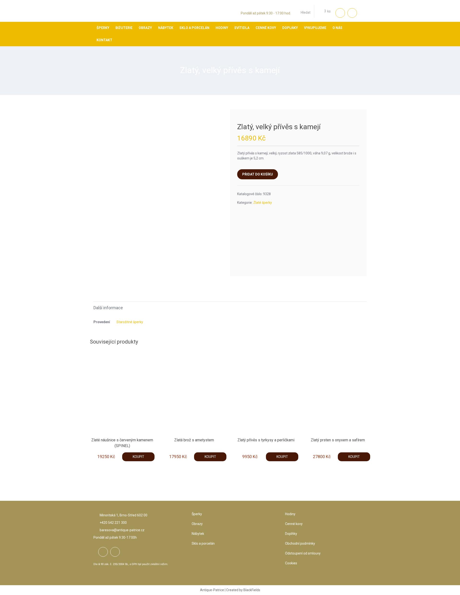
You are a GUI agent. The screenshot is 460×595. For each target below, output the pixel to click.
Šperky (197, 514)
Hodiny (290, 514)
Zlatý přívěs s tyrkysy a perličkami (265, 440)
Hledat (305, 12)
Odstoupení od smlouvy (303, 553)
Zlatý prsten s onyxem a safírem (338, 440)
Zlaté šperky (262, 202)
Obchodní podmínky (300, 543)
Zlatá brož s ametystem (194, 440)
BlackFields (251, 590)
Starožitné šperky (129, 322)
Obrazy (197, 524)
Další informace (108, 307)
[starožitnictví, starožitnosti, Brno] (106, 16)
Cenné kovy (294, 524)
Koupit (138, 457)
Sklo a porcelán (203, 543)
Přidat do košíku (257, 174)
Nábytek (198, 534)
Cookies (291, 563)
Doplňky (291, 534)
